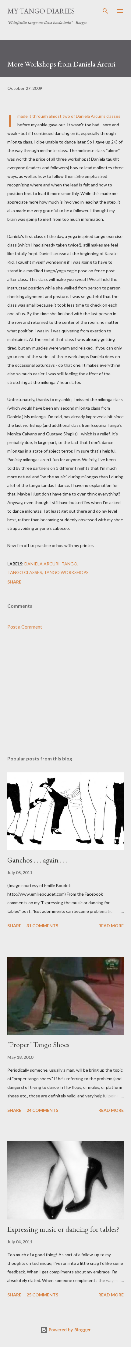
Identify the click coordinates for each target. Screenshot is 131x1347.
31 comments (42, 925)
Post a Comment (24, 626)
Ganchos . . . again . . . (37, 860)
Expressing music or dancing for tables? (63, 1229)
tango (69, 563)
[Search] (105, 11)
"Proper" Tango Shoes (38, 1044)
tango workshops (66, 572)
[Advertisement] (65, 693)
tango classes (24, 572)
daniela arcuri (42, 563)
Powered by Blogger (69, 1330)
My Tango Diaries (41, 11)
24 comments (42, 1110)
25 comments (42, 1294)
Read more (111, 925)
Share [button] (14, 581)
